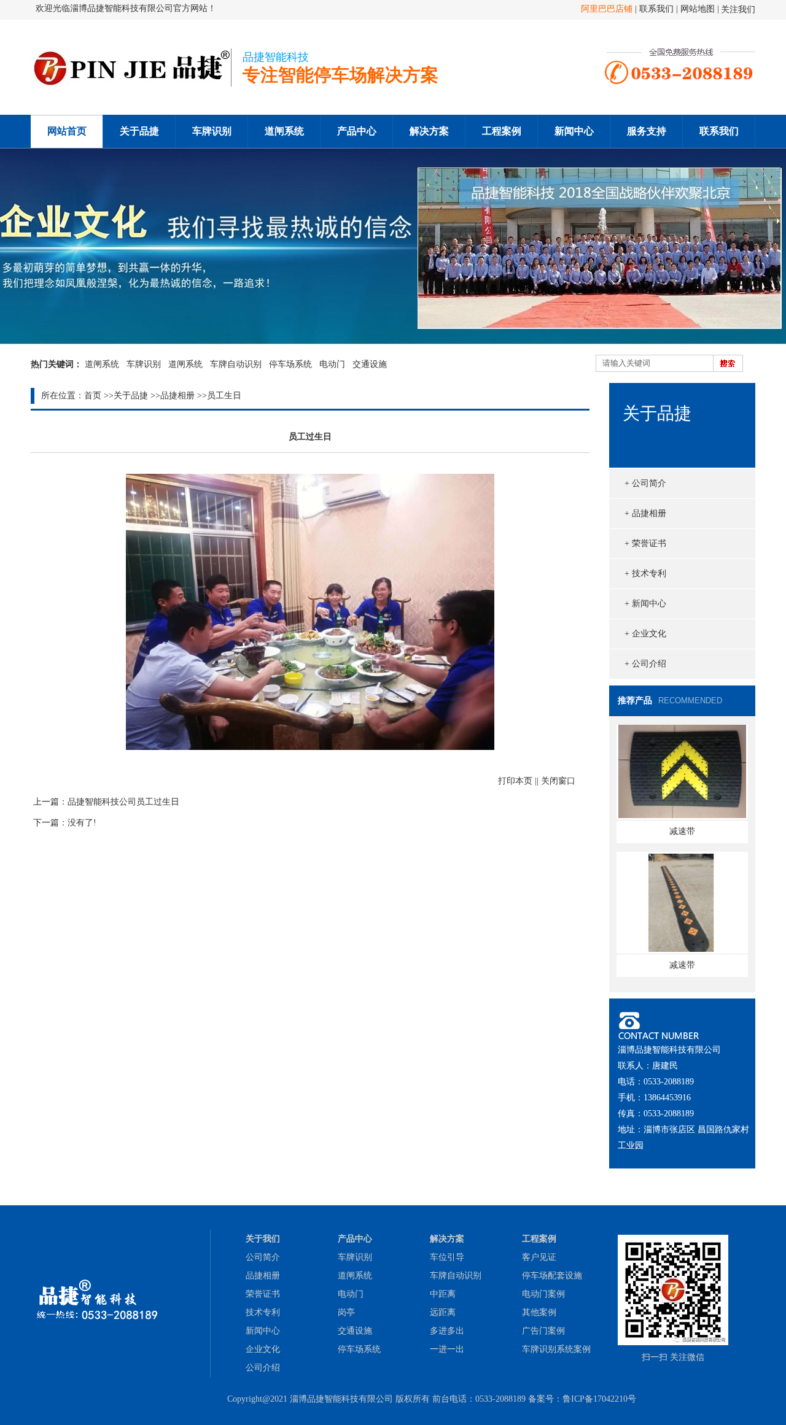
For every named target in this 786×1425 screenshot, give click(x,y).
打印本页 (515, 781)
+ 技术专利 (645, 573)
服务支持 (646, 131)
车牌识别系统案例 (556, 1349)
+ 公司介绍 (645, 663)
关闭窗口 (558, 781)
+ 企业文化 (645, 633)
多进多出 (447, 1330)
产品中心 (356, 131)
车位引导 (447, 1257)
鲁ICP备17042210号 (599, 1399)
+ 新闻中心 (645, 603)
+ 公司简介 (645, 483)
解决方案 (429, 131)
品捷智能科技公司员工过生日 (123, 801)
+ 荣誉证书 (645, 543)
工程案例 (501, 131)
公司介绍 (263, 1367)
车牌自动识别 (236, 364)
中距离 (443, 1294)
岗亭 (346, 1312)
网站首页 (67, 131)
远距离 (443, 1312)
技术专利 (263, 1312)
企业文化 (263, 1349)
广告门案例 (543, 1330)
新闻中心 (574, 131)
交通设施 (369, 364)
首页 (92, 395)
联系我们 (657, 9)
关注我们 (738, 9)
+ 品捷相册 (645, 513)
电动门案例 (543, 1294)
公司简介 (263, 1257)
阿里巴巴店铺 (606, 9)
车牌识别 (212, 131)
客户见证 (539, 1257)
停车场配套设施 (552, 1275)
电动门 (332, 364)
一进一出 (447, 1349)
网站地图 (697, 9)
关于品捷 (139, 131)
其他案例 (539, 1312)
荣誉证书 (263, 1294)
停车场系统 (290, 364)
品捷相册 (177, 395)
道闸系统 (284, 131)
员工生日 (224, 395)
